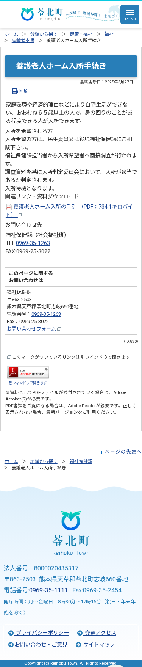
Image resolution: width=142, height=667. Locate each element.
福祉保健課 (81, 461)
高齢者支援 (23, 40)
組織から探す (44, 461)
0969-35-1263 (33, 243)
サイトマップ (98, 645)
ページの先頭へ (123, 452)
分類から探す (44, 34)
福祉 (109, 34)
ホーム (11, 34)
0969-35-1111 (48, 590)
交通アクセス (99, 633)
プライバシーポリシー (41, 633)
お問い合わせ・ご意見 (40, 645)
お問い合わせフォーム (32, 329)
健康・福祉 (81, 34)
